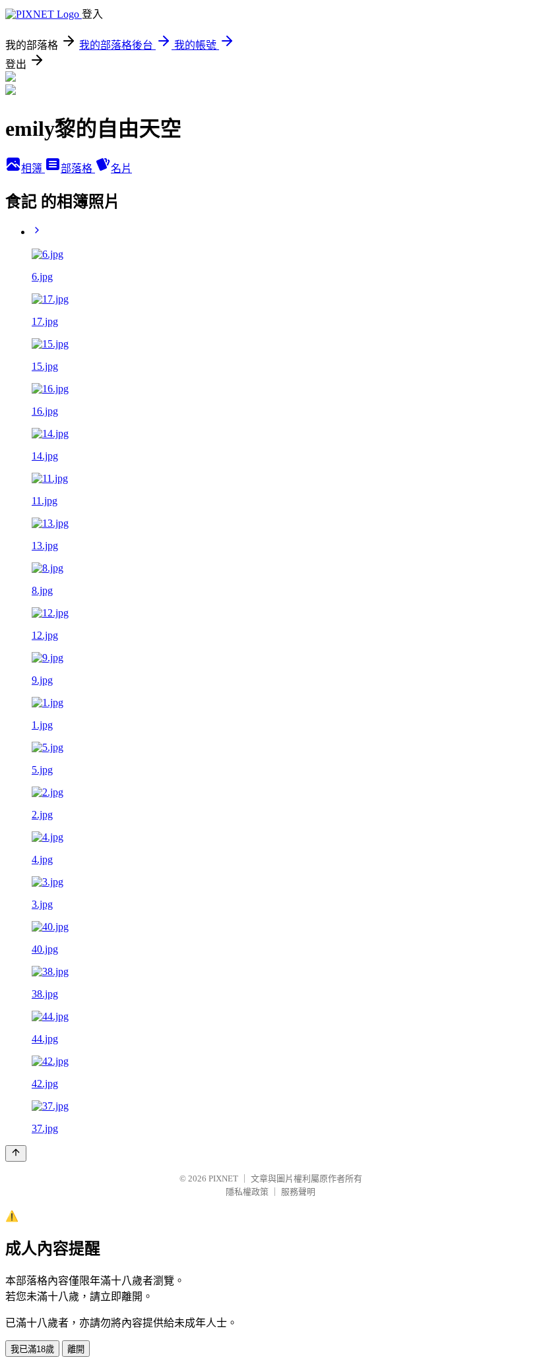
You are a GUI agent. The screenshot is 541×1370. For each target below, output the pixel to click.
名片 (121, 168)
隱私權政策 (247, 1192)
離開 (75, 1349)
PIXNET (223, 1178)
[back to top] (15, 1153)
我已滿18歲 (32, 1349)
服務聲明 (298, 1192)
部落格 (78, 168)
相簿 (33, 168)
